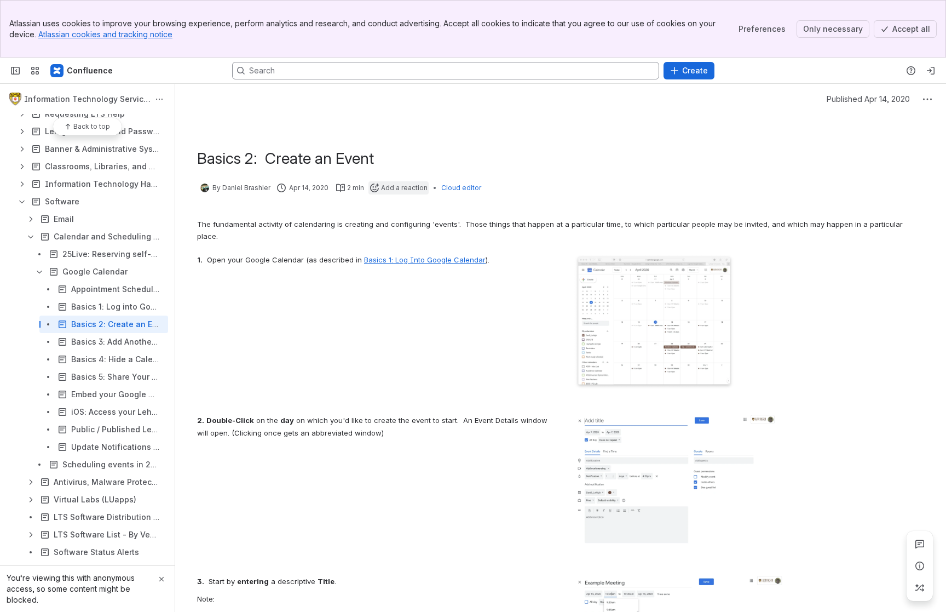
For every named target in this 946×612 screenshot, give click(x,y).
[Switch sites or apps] (35, 70)
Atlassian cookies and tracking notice (105, 34)
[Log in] (930, 70)
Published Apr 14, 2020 (868, 99)
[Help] (911, 70)
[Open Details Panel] (919, 566)
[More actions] (159, 99)
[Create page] (919, 588)
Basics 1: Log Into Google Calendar (425, 259)
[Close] (161, 579)
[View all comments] (919, 544)
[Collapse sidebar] (15, 70)
